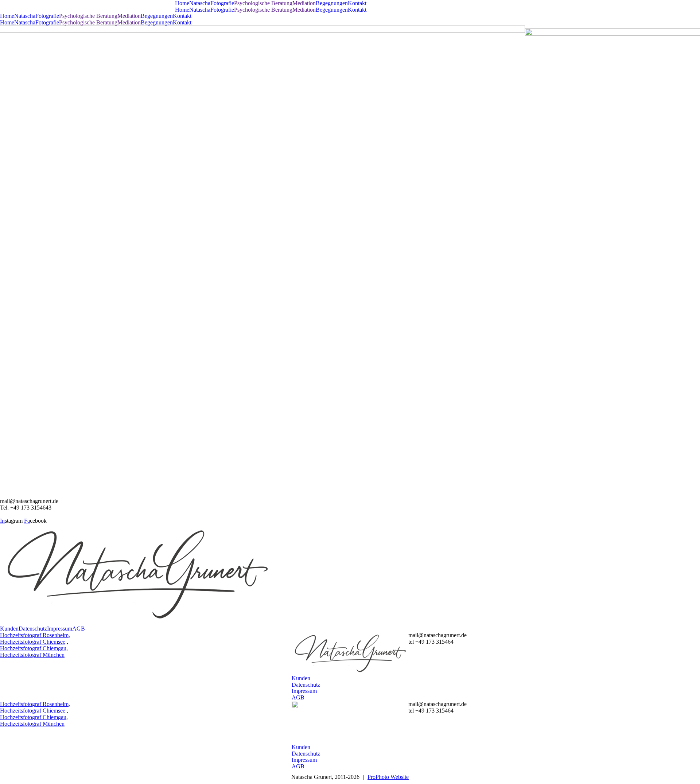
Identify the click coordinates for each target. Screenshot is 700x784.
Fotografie (222, 3)
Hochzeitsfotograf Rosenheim (34, 635)
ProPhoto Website (388, 777)
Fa (27, 521)
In (2, 521)
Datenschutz (33, 628)
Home (182, 3)
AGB (78, 628)
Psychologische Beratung (263, 3)
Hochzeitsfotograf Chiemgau (33, 648)
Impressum (59, 628)
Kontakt (357, 3)
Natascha (199, 3)
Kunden (9, 628)
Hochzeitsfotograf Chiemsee (32, 642)
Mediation (304, 3)
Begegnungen (332, 3)
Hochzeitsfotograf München (32, 655)
